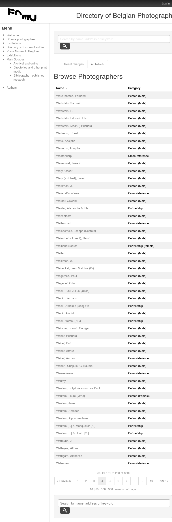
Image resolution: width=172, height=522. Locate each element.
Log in (166, 3)
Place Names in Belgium (23, 51)
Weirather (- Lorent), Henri (73, 238)
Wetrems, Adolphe (68, 148)
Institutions (14, 43)
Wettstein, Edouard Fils (71, 118)
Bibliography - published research (28, 77)
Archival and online (25, 63)
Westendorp (64, 156)
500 (110, 489)
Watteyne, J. (64, 441)
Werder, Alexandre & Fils (72, 208)
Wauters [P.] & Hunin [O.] (72, 433)
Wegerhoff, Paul (66, 276)
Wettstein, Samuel (68, 103)
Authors (12, 87)
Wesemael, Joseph (68, 163)
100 (103, 489)
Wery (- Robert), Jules (70, 178)
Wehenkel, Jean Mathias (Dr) (75, 268)
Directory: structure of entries (26, 47)
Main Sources (16, 59)
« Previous (64, 481)
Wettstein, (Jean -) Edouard (74, 126)
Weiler (60, 253)
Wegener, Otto (65, 283)
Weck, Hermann (66, 298)
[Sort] (66, 88)
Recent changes (73, 64)
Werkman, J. (64, 186)
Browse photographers (21, 39)
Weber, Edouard (66, 336)
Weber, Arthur (65, 351)
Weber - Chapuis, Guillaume (74, 366)
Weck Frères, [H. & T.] (71, 321)
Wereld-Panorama (67, 193)
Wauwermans (64, 373)
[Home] (22, 21)
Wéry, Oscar (64, 171)
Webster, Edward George (72, 328)
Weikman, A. (64, 261)
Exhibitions (14, 55)
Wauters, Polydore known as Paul (78, 388)
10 (151, 481)
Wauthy (61, 381)
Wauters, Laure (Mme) (70, 396)
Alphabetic (98, 64)
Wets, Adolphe (65, 141)
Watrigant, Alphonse (69, 456)
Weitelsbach (64, 223)
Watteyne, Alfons (67, 448)
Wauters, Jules (65, 403)
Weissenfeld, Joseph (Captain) (76, 231)
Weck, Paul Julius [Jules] (72, 291)
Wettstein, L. (64, 111)
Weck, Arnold (65, 313)
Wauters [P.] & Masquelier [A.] (75, 426)
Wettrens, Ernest (67, 133)
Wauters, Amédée (67, 411)
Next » (163, 481)
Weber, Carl (63, 343)
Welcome (13, 35)
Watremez (62, 463)
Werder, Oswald (66, 201)
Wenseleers (63, 216)
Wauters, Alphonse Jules (72, 418)
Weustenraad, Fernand (71, 96)
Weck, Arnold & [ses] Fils (73, 306)
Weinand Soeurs (66, 246)
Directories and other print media (30, 69)
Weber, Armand (66, 358)
